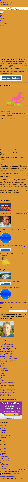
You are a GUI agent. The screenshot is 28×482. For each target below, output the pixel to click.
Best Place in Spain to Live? (7, 353)
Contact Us (3, 429)
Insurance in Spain (5, 394)
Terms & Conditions (5, 436)
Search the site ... (4, 311)
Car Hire (2, 380)
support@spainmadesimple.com (8, 476)
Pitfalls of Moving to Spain (7, 351)
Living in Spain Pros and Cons (8, 360)
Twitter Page (3, 466)
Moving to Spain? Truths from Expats (9, 346)
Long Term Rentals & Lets (7, 385)
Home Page (3, 343)
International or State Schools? (8, 392)
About (1, 427)
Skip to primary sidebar (6, 4)
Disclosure (3, 432)
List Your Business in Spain (7, 344)
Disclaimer (3, 430)
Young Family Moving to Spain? (8, 362)
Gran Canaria (10, 181)
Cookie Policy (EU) (5, 437)
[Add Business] (11, 80)
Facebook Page (4, 464)
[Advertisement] (14, 41)
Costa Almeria (4, 367)
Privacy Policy (4, 434)
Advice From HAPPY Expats (7, 355)
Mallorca (2, 374)
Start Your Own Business (6, 396)
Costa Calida (3, 368)
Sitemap (2, 379)
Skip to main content (5, 1)
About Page (3, 468)
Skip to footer (3, 6)
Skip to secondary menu (6, 2)
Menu (2, 11)
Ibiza (1, 372)
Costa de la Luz (4, 370)
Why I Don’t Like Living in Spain (8, 348)
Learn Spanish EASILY (6, 391)
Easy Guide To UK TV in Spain (8, 389)
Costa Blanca (3, 365)
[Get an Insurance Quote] (11, 419)
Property (2, 377)
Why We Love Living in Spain (8, 350)
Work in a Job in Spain (6, 356)
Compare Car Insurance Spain (8, 382)
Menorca (2, 375)
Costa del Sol (3, 363)
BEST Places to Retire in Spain (8, 358)
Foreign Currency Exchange (7, 384)
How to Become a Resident (7, 387)
